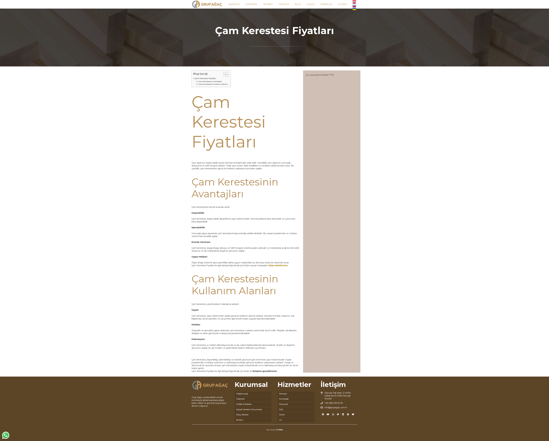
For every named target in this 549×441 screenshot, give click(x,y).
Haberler (240, 399)
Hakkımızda (242, 393)
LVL (219, 435)
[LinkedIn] (343, 414)
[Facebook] (323, 414)
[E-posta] (353, 414)
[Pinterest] (348, 414)
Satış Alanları (242, 414)
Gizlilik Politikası (243, 404)
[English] (354, 2)
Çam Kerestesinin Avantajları (210, 81)
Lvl (280, 420)
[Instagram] (333, 414)
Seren (282, 414)
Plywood (283, 404)
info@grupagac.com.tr (336, 407)
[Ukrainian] (354, 8)
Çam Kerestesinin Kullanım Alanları (213, 84)
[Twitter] (338, 414)
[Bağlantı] (207, 4)
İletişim (239, 420)
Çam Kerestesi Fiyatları (205, 78)
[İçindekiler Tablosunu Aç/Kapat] (224, 74)
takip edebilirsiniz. (278, 265)
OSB (194, 432)
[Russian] (354, 5)
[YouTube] (328, 414)
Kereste (283, 393)
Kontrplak (284, 399)
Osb (281, 409)
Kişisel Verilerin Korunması (249, 409)
